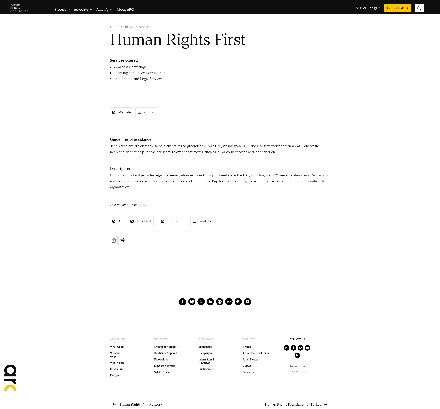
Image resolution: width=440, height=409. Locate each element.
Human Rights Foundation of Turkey (293, 404)
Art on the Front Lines (256, 353)
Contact (150, 112)
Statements (205, 346)
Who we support (115, 354)
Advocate (81, 10)
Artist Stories (250, 359)
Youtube (205, 221)
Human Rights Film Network (140, 404)
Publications (206, 369)
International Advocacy (206, 361)
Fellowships (161, 359)
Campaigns (205, 353)
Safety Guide (162, 372)
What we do (117, 346)
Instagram (175, 221)
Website (125, 112)
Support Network (164, 365)
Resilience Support (165, 353)
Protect (60, 10)
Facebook (144, 221)
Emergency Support (166, 346)
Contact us (116, 369)
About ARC (125, 10)
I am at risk (395, 8)
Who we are (117, 362)
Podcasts (248, 372)
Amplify (102, 10)
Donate (114, 375)
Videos (247, 365)
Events (247, 346)
